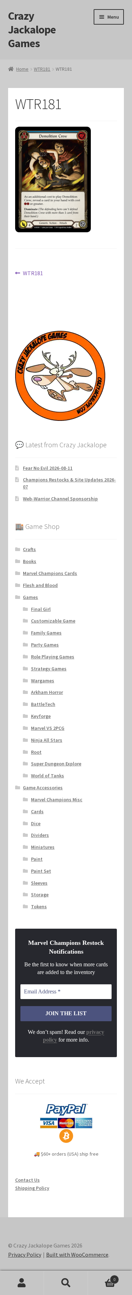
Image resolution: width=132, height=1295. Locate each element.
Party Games (45, 645)
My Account (22, 1283)
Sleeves (39, 883)
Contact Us (27, 1180)
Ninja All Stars (46, 740)
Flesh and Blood (40, 585)
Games (30, 597)
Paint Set (41, 871)
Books (29, 561)
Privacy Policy (24, 1254)
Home (22, 69)
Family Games (46, 633)
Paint (37, 859)
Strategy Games (49, 668)
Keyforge (41, 716)
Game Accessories (43, 787)
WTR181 (42, 69)
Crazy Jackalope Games (32, 29)
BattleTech (43, 704)
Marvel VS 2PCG (47, 728)
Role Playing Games (52, 656)
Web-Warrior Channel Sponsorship (60, 498)
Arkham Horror (47, 692)
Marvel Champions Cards (50, 573)
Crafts (29, 549)
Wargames (42, 680)
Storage (40, 894)
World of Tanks (47, 775)
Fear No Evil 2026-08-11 (48, 468)
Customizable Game (53, 621)
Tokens (39, 906)
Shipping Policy (32, 1188)
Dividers (40, 835)
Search (66, 1283)
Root (36, 752)
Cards (37, 811)
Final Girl (41, 609)
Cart (101, 1277)
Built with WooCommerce (77, 1254)
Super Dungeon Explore (56, 763)
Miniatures (43, 847)
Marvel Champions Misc (56, 799)
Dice (35, 823)
